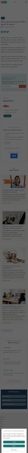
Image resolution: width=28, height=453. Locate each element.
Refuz (14, 446)
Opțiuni (15, 449)
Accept (14, 442)
